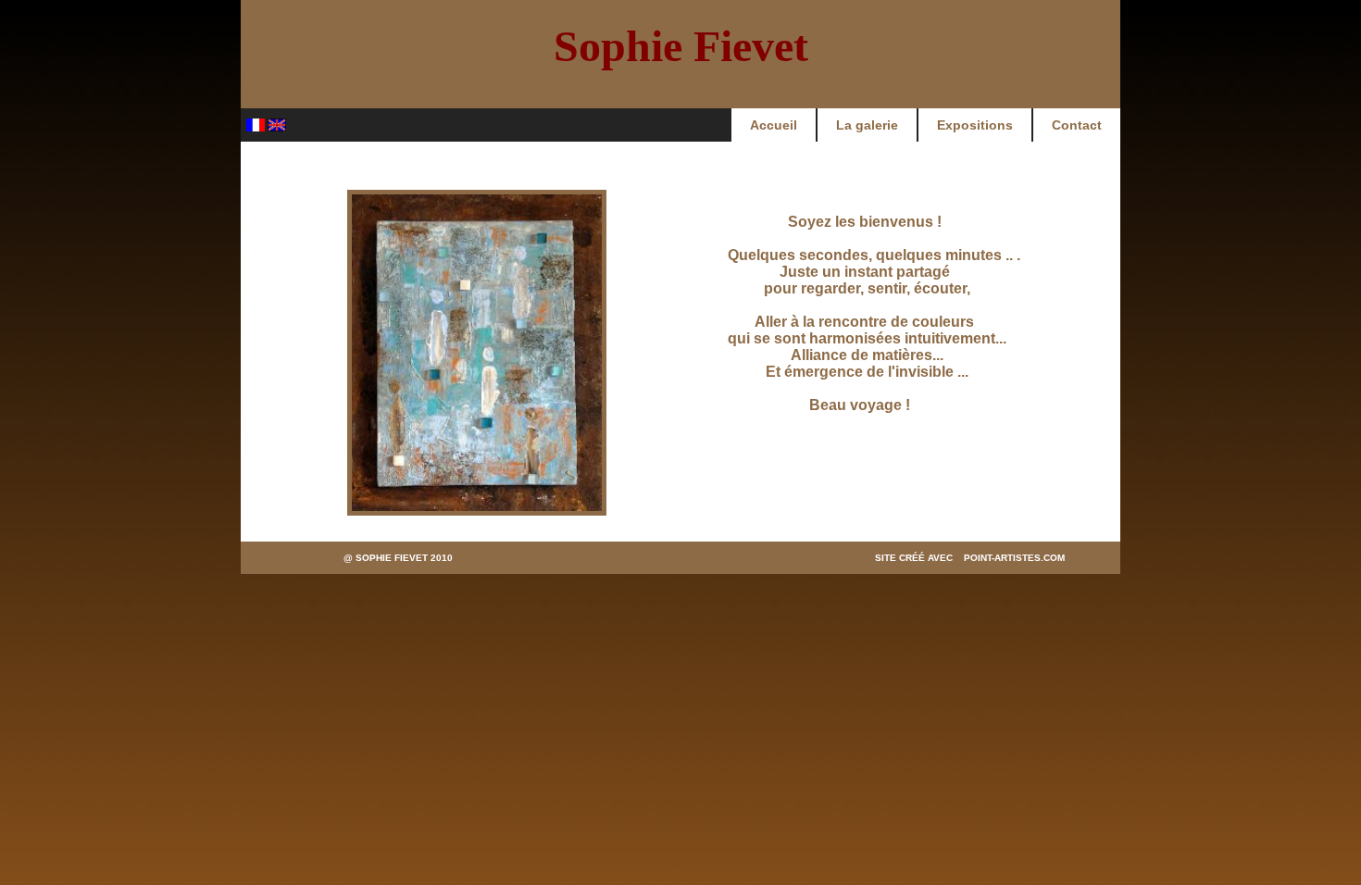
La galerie (867, 125)
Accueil (773, 125)
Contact (1077, 125)
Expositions (975, 125)
